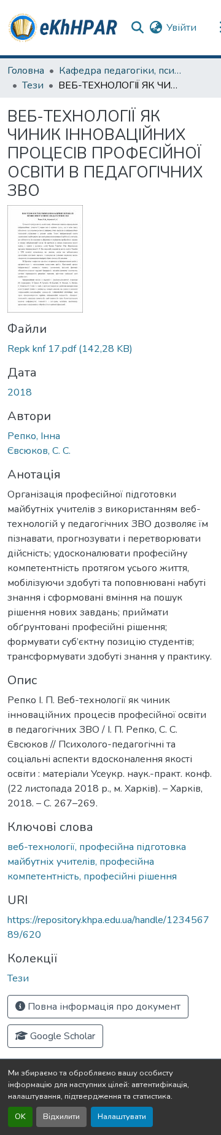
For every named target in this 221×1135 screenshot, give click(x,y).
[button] (63, 27)
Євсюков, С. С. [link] (39, 451)
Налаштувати (122, 1116)
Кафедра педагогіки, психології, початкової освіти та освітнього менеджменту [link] (120, 70)
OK (20, 1116)
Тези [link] (33, 85)
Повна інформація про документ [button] (102, 1006)
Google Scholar (61, 1036)
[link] (110, 348)
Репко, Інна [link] (33, 436)
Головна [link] (25, 70)
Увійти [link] (181, 27)
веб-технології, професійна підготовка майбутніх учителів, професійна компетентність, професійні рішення (96, 861)
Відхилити (61, 1116)
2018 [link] (19, 392)
